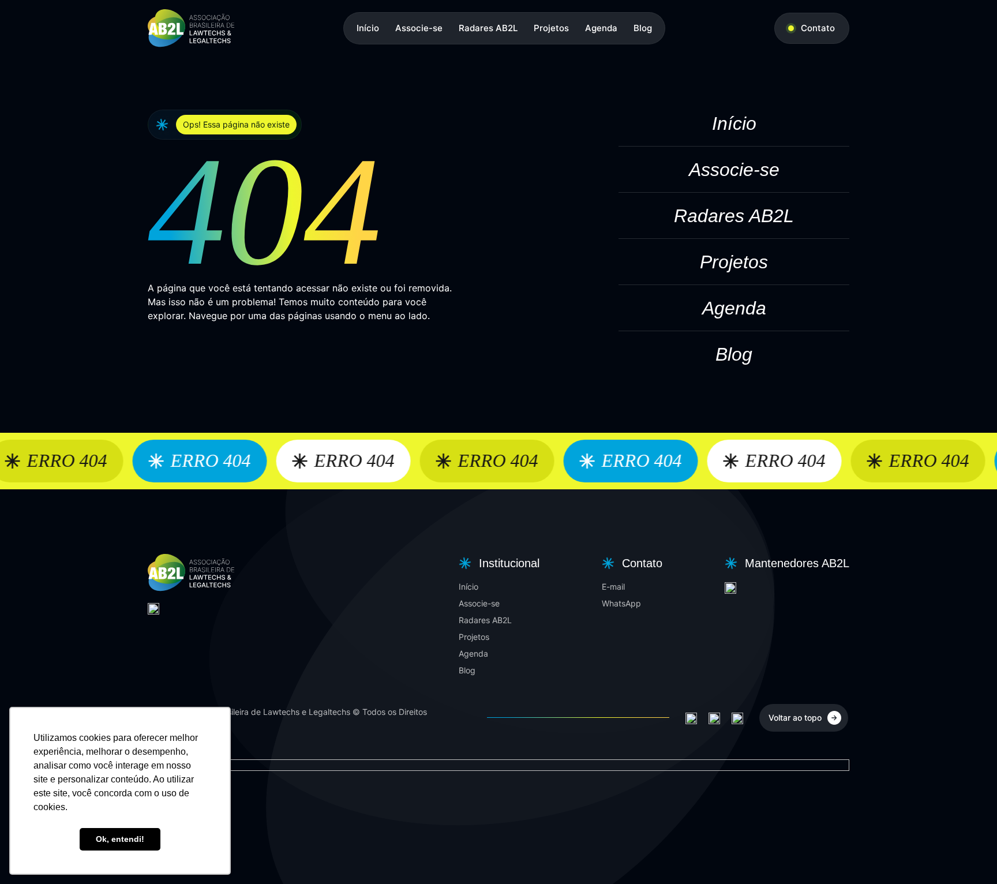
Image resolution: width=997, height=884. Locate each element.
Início (368, 28)
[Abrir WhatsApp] (968, 854)
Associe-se (419, 28)
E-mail (613, 586)
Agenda (601, 28)
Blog (643, 28)
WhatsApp (621, 603)
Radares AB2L (488, 28)
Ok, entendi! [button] (120, 839)
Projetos (551, 28)
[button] (497, 563)
